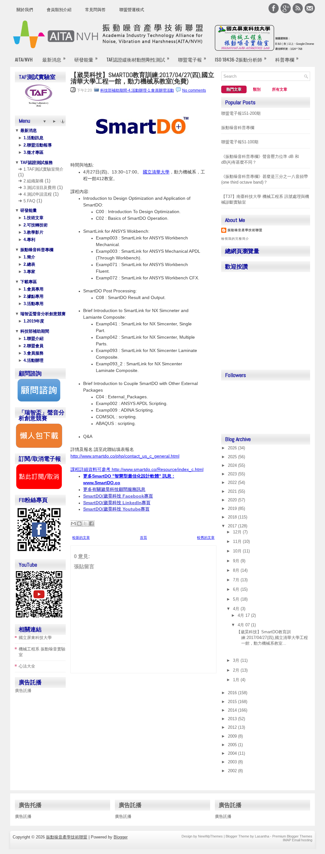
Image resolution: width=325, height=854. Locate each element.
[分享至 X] (85, 523)
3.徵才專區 (32, 152)
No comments (194, 90)
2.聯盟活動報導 (37, 145)
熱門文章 (234, 89)
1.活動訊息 (32, 137)
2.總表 (28, 264)
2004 (233, 753)
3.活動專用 (32, 303)
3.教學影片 (32, 232)
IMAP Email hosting (297, 840)
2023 (233, 474)
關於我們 (25, 9)
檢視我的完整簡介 (235, 238)
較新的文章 (81, 537)
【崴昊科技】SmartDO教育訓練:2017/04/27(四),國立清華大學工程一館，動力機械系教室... (272, 637)
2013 (233, 718)
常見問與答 (95, 9)
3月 (237, 660)
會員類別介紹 (59, 9)
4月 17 (244, 615)
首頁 (143, 537)
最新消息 (53, 58)
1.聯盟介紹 (32, 338)
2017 (233, 526)
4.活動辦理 (32, 360)
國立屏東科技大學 (35, 637)
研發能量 (85, 58)
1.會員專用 (32, 289)
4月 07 (244, 625)
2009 (233, 736)
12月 (238, 532)
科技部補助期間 (34, 331)
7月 (237, 579)
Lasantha (262, 836)
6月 (237, 589)
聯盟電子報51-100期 (239, 142)
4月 (237, 608)
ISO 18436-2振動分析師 (240, 58)
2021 (233, 491)
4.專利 (28, 239)
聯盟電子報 (192, 58)
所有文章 (279, 89)
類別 (257, 89)
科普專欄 (286, 58)
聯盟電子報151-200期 (241, 113)
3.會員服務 (32, 353)
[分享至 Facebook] (91, 523)
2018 (233, 517)
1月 (237, 679)
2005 (233, 744)
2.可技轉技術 (35, 225)
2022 (233, 482)
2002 (233, 770)
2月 (237, 670)
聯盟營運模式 (131, 9)
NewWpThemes (210, 836)
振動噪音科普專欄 (36, 249)
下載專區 (28, 281)
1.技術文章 (32, 217)
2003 (233, 761)
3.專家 (28, 271)
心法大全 (27, 666)
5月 (237, 599)
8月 (237, 570)
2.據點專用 (32, 296)
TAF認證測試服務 (36, 162)
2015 (233, 701)
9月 (237, 560)
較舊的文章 (206, 537)
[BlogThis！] (79, 523)
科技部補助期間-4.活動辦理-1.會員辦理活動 (137, 90)
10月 (238, 551)
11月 (238, 541)
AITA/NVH (24, 59)
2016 (233, 692)
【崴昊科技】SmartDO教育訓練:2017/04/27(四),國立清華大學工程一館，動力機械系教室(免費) (142, 78)
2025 (233, 456)
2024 (233, 465)
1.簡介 (28, 257)
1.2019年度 (33, 321)
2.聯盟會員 (32, 345)
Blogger (121, 837)
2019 (233, 508)
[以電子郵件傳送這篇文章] (73, 523)
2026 (233, 448)
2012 (233, 727)
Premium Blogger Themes (292, 836)
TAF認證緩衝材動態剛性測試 (137, 58)
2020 (233, 500)
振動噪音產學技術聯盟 (245, 230)
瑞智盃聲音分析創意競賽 (42, 313)
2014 (233, 710)
